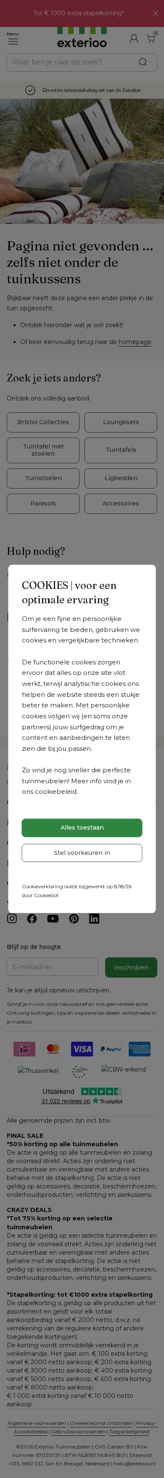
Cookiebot (46, 895)
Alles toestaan (82, 827)
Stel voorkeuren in (82, 853)
